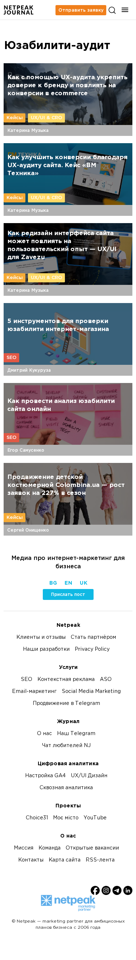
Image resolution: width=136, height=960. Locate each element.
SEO (11, 357)
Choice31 (37, 818)
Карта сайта (65, 860)
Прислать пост (68, 594)
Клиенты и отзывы (41, 637)
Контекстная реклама (66, 679)
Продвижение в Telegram (66, 703)
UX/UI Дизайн (89, 776)
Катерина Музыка (28, 130)
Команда (49, 848)
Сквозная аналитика (66, 788)
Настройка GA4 (45, 776)
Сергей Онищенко (28, 530)
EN (68, 583)
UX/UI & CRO (46, 118)
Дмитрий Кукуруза (29, 370)
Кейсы (14, 118)
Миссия (23, 848)
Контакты (31, 860)
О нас (44, 734)
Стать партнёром (93, 637)
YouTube (95, 818)
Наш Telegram (76, 734)
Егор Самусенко (25, 450)
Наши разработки (46, 649)
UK (83, 583)
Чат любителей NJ (66, 746)
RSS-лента (100, 860)
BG (53, 583)
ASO (106, 679)
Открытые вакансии (92, 848)
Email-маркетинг (34, 691)
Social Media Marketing (91, 691)
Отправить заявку (80, 10)
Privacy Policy (92, 649)
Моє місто (65, 818)
